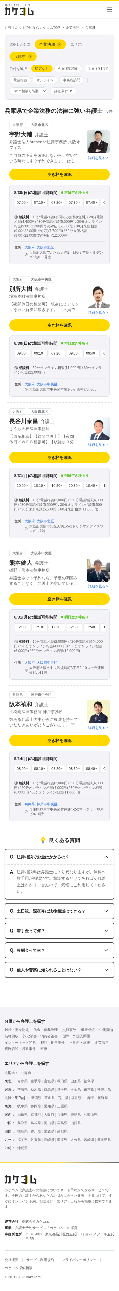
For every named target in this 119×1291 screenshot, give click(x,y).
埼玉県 (62, 1090)
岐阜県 (22, 1106)
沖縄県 (22, 1148)
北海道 (26, 1073)
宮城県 (49, 1081)
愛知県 (49, 1106)
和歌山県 (91, 1115)
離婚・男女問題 (17, 1030)
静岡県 (36, 1106)
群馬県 (49, 1090)
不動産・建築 (79, 1043)
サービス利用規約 (40, 1260)
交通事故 (69, 1030)
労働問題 (106, 1030)
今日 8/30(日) (68, 69)
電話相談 (20, 80)
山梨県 (89, 1098)
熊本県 (62, 1140)
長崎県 (49, 1140)
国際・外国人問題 (76, 1036)
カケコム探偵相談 (18, 1268)
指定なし (42, 69)
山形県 (75, 1081)
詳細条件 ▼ (63, 91)
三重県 (62, 1106)
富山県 (49, 1098)
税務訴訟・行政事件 (20, 1049)
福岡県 (22, 1140)
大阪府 (49, 1115)
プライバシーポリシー (79, 1260)
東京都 (89, 1090)
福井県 (76, 1098)
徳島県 (22, 1131)
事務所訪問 (71, 80)
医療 (43, 1049)
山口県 (75, 1123)
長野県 (103, 1098)
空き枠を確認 (59, 174)
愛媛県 (49, 1131)
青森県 (22, 1081)
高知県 (62, 1131)
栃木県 (36, 1090)
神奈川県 (104, 1090)
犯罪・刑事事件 (52, 1043)
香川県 (36, 1131)
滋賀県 (22, 1115)
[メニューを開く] (109, 9)
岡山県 (49, 1123)
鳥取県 (22, 1123)
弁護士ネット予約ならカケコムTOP (32, 28)
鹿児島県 (104, 1140)
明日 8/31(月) (98, 69)
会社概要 (11, 1260)
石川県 (63, 1098)
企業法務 (72, 28)
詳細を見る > (98, 158)
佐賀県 (36, 1140)
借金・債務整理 (46, 1030)
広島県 (62, 1123)
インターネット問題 (20, 1043)
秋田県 (62, 1081)
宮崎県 (89, 1140)
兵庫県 (62, 1115)
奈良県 (75, 1115)
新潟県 (36, 1098)
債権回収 (11, 1036)
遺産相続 (88, 1030)
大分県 (75, 1140)
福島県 (89, 1081)
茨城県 (22, 1090)
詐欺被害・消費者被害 (40, 1036)
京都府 (36, 1115)
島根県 (36, 1123)
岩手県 (36, 1081)
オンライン (45, 80)
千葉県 (75, 1090)
